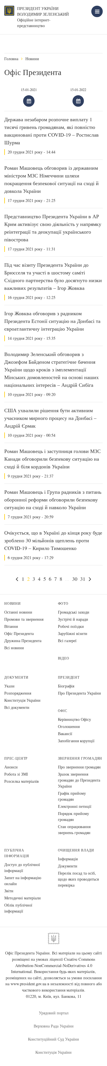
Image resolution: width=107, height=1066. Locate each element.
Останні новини (18, 612)
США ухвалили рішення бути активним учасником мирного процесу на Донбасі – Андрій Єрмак (50, 418)
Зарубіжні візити (72, 633)
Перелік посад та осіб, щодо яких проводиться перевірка (78, 879)
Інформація (68, 858)
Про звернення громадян (79, 767)
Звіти (8, 890)
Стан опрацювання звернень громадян (74, 829)
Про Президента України (79, 693)
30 (74, 578)
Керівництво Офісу (74, 719)
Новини (32, 58)
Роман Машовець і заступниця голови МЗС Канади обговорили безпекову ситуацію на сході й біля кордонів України (52, 459)
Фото (63, 603)
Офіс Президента (19, 633)
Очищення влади (76, 850)
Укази (9, 686)
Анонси (11, 767)
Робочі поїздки (71, 626)
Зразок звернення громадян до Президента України (79, 780)
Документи (16, 677)
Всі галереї (67, 640)
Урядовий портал (53, 1013)
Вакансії (65, 733)
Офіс (62, 711)
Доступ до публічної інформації (22, 867)
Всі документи (16, 707)
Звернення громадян (80, 758)
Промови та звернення (23, 619)
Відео (63, 658)
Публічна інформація (16, 853)
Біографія (66, 686)
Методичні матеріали (22, 898)
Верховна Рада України (54, 1026)
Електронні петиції (74, 806)
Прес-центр (16, 758)
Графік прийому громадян (72, 796)
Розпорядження (17, 693)
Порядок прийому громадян (73, 816)
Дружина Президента (22, 640)
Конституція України (22, 700)
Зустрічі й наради (73, 619)
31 (82, 578)
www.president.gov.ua (28, 983)
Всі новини (14, 647)
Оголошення (69, 726)
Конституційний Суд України (53, 1039)
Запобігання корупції (76, 740)
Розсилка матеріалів (21, 781)
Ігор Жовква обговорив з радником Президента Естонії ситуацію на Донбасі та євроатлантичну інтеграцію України (52, 321)
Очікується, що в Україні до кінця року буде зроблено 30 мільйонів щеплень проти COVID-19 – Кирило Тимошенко (53, 540)
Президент (69, 677)
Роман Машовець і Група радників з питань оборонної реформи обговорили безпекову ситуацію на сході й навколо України (52, 499)
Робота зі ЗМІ (16, 774)
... (67, 578)
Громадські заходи (73, 612)
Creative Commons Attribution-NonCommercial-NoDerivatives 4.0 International (53, 965)
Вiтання (11, 626)
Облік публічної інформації (18, 908)
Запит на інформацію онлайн (22, 880)
